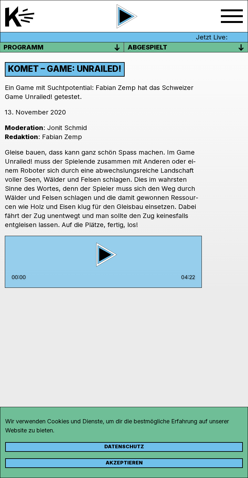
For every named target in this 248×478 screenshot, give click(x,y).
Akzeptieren (124, 463)
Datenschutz (124, 446)
